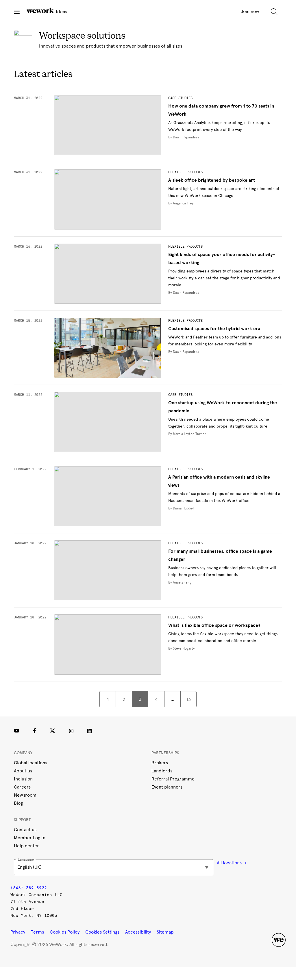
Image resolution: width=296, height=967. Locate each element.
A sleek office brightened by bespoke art (211, 180)
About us (23, 771)
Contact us (25, 829)
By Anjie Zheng (179, 582)
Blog (18, 803)
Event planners (166, 787)
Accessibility (138, 932)
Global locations (30, 762)
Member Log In (29, 837)
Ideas (61, 11)
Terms (37, 932)
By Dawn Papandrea (183, 137)
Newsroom (25, 795)
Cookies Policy (64, 932)
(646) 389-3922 (28, 887)
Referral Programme (173, 779)
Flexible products (185, 172)
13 (188, 699)
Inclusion (23, 779)
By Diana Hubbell (181, 508)
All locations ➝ (232, 863)
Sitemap (165, 932)
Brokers (159, 762)
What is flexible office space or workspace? (214, 625)
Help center (26, 846)
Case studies (180, 98)
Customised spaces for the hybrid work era (214, 329)
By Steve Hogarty (181, 648)
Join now (250, 11)
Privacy (17, 932)
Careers (22, 787)
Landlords (161, 771)
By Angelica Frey (181, 203)
